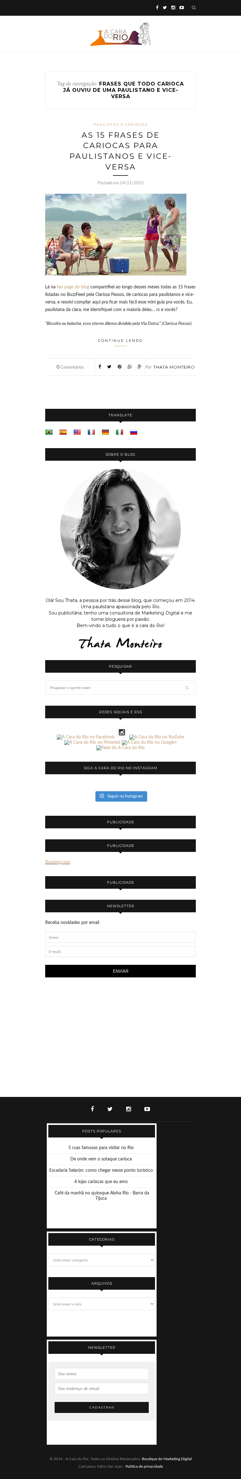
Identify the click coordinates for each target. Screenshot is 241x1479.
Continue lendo (120, 340)
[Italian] (119, 432)
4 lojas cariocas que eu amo (101, 1182)
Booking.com (57, 862)
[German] (105, 432)
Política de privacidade (144, 1466)
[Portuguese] (49, 432)
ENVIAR (120, 971)
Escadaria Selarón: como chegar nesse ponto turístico (101, 1170)
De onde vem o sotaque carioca (101, 1159)
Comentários (70, 367)
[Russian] (133, 432)
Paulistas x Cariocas (120, 124)
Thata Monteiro (174, 367)
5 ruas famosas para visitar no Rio (101, 1148)
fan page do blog (73, 287)
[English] (77, 432)
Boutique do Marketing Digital (167, 1459)
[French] (91, 432)
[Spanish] (63, 432)
